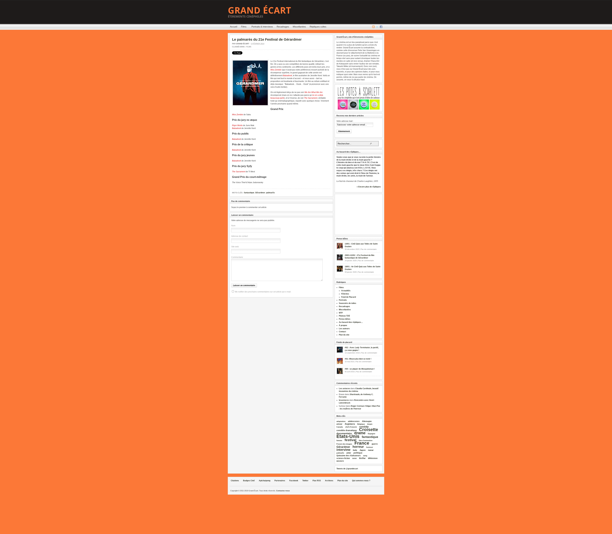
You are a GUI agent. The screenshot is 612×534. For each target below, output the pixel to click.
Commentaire (237, 257)
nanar (371, 450)
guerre (375, 444)
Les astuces (344, 388)
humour (369, 447)
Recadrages (283, 26)
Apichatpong (264, 481)
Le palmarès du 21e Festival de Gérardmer (267, 39)
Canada (339, 427)
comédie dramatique (346, 430)
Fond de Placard (348, 297)
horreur (358, 446)
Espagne (371, 434)
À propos (343, 325)
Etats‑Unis (347, 436)
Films (242, 27)
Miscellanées (299, 26)
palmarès (270, 193)
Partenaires (279, 481)
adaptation (341, 421)
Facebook (381, 26)
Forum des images (344, 444)
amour (339, 424)
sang (365, 456)
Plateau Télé (344, 316)
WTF (341, 313)
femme (339, 440)
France (361, 443)
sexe (354, 458)
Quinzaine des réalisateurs (348, 455)
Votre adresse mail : (344, 121)
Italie (355, 450)
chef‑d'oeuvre (351, 427)
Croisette (368, 429)
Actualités (345, 291)
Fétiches (345, 294)
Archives (329, 481)
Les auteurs (344, 328)
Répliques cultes (318, 26)
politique (357, 453)
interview (343, 449)
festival (350, 440)
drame (359, 433)
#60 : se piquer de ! (360, 369)
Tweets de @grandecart (347, 469)
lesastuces (344, 400)
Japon (363, 450)
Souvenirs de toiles (347, 303)
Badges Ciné (249, 481)
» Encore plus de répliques (369, 187)
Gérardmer (260, 193)
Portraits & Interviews (262, 26)
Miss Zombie (275, 70)
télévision (373, 458)
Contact (342, 332)
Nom (233, 226)
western (340, 461)
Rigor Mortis (237, 125)
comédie (364, 426)
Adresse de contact (239, 236)
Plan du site (344, 335)
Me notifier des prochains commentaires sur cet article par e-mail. (263, 292)
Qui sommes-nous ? (361, 481)
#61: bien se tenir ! (358, 359)
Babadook (287, 75)
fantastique (249, 193)
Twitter (377, 26)
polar (348, 453)
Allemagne (367, 421)
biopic (369, 424)
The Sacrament (310, 98)
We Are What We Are (313, 92)
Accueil (233, 26)
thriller (362, 458)
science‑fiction (343, 458)
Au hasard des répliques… (351, 322)
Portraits (343, 300)
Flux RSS (373, 26)
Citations (235, 481)
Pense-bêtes (344, 319)
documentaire (344, 433)
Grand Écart (259, 10)
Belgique (361, 424)
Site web (235, 247)
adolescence (354, 421)
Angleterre (350, 424)
